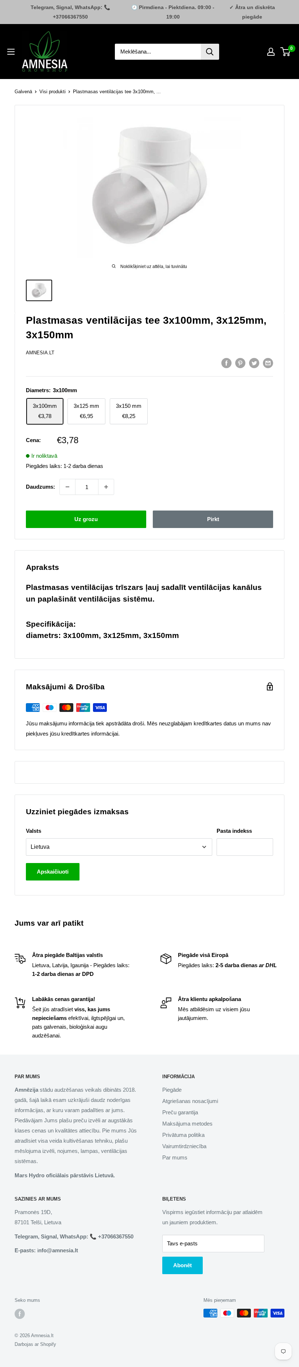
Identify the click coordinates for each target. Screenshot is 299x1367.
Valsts (33, 831)
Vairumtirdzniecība (184, 1146)
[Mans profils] (271, 52)
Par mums (174, 1157)
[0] (285, 51)
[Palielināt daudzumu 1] (106, 487)
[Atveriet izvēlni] (11, 52)
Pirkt (213, 519)
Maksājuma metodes (187, 1123)
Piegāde (172, 1090)
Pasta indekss (234, 831)
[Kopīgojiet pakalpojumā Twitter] (254, 363)
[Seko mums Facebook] (20, 1314)
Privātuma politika (183, 1135)
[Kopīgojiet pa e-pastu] (268, 363)
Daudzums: (40, 487)
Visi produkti (52, 91)
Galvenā (23, 91)
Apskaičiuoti (53, 871)
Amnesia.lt (40, 352)
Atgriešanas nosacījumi (190, 1101)
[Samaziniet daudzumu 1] (67, 487)
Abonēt (182, 1265)
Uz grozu (86, 519)
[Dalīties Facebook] (226, 363)
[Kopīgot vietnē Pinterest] (240, 363)
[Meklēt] (210, 52)
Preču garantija (180, 1112)
